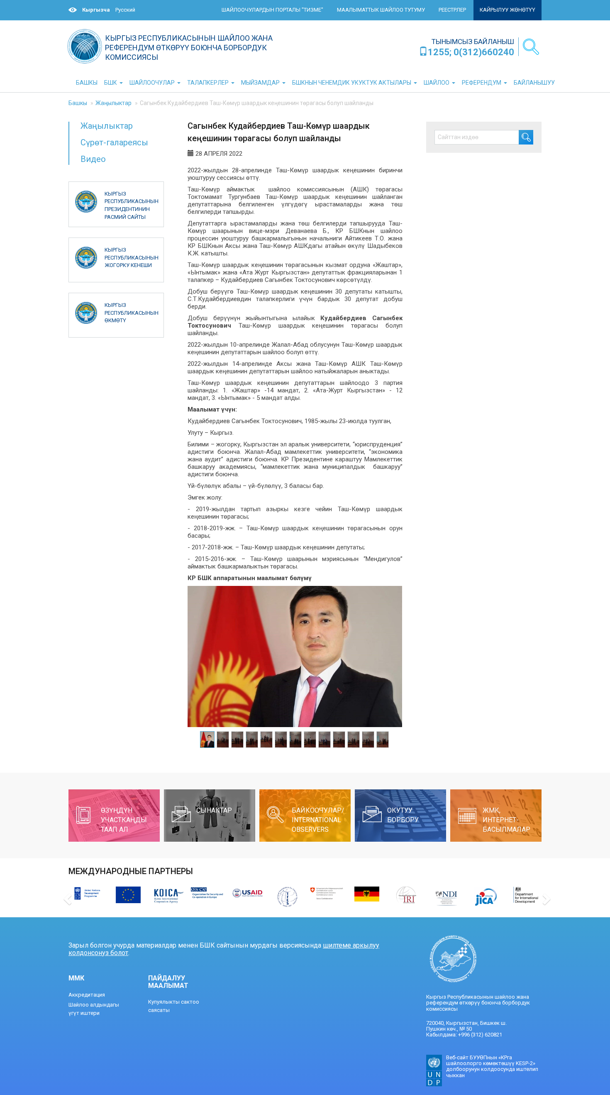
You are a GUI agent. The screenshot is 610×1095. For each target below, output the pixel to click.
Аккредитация (86, 995)
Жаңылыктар (113, 103)
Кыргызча (96, 10)
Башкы (77, 103)
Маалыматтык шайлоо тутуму (381, 10)
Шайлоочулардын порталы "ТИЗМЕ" (272, 10)
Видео (93, 159)
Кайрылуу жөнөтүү (507, 10)
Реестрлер (452, 10)
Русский (125, 10)
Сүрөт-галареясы (114, 142)
